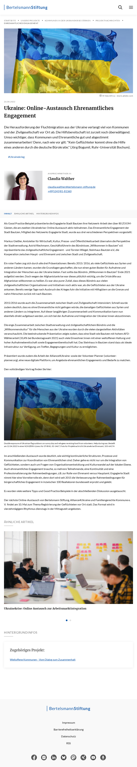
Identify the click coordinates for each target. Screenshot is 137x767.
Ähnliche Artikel (24, 214)
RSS (68, 743)
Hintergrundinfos (47, 214)
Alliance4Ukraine (60, 355)
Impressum (68, 722)
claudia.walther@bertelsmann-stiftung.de (71, 186)
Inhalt (8, 214)
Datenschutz (68, 736)
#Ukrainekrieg (16, 156)
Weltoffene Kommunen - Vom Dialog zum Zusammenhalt (43, 659)
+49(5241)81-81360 (60, 191)
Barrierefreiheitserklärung (69, 729)
